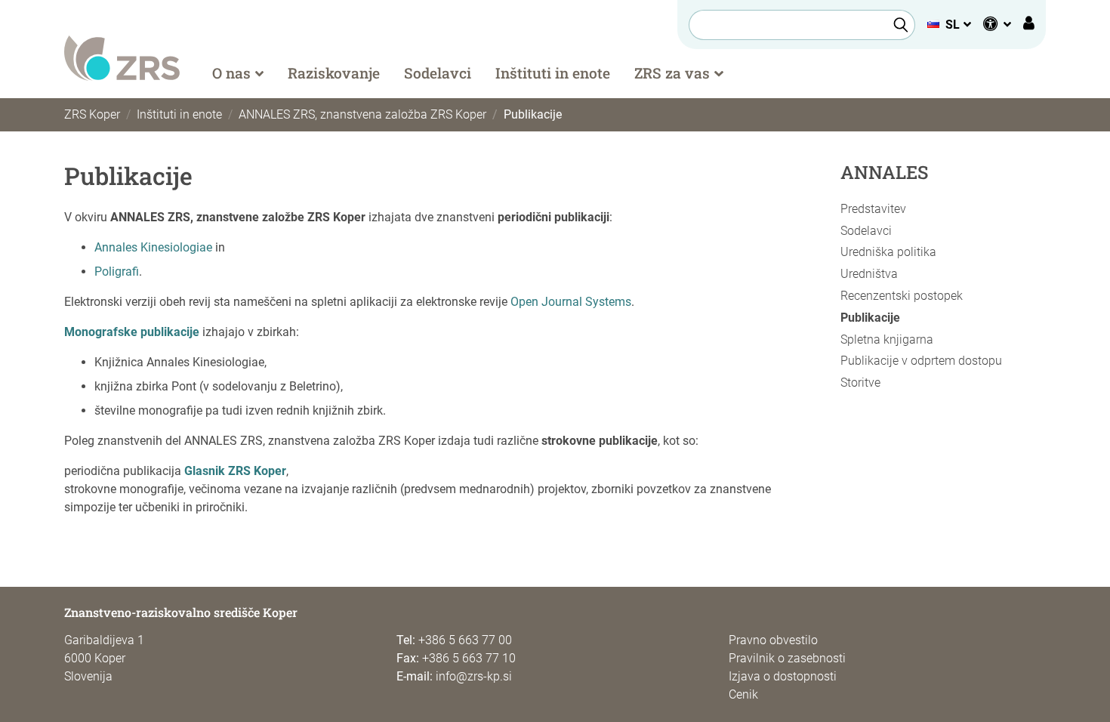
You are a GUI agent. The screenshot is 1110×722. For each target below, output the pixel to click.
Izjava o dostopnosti (783, 676)
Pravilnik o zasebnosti (787, 658)
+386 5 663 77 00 (465, 640)
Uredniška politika (888, 252)
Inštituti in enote (552, 72)
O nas (231, 72)
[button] (948, 24)
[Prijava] (1028, 25)
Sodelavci (437, 72)
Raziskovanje (334, 72)
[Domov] (122, 57)
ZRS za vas (672, 72)
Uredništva (869, 274)
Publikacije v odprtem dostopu (921, 360)
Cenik (743, 694)
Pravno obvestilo (773, 640)
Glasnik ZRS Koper (235, 471)
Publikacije (870, 317)
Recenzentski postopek (901, 295)
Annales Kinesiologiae (153, 247)
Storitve (860, 382)
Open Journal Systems (570, 302)
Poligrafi (116, 271)
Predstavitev (873, 209)
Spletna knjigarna (886, 339)
